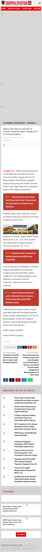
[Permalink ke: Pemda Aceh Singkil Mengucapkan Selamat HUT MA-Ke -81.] (8, 470)
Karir (2, 547)
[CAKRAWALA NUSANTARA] (16, 3)
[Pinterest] (29, 347)
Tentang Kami (35, 547)
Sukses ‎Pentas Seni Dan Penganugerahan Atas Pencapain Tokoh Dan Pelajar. (26, 453)
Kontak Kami (5, 549)
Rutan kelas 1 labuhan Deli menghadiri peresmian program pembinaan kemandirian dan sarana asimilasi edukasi (12, 511)
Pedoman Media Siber (28, 549)
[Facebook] (19, 347)
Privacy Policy (16, 547)
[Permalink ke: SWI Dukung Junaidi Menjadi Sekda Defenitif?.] (8, 435)
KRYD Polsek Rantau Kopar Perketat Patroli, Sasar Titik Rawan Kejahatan (25, 409)
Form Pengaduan (15, 549)
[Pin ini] (17, 380)
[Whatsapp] (30, 380)
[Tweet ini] (11, 380)
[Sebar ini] (5, 380)
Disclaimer (26, 547)
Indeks (26, 545)
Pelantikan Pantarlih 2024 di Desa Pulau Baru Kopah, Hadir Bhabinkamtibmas (11, 357)
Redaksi (8, 547)
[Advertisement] (21, 60)
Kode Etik (33, 545)
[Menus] (39, 3)
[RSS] (34, 347)
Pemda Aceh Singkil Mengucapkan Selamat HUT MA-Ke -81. (25, 470)
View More (21, 534)
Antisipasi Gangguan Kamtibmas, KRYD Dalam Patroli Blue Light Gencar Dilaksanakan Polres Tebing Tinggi (25, 446)
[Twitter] (24, 347)
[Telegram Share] (24, 380)
